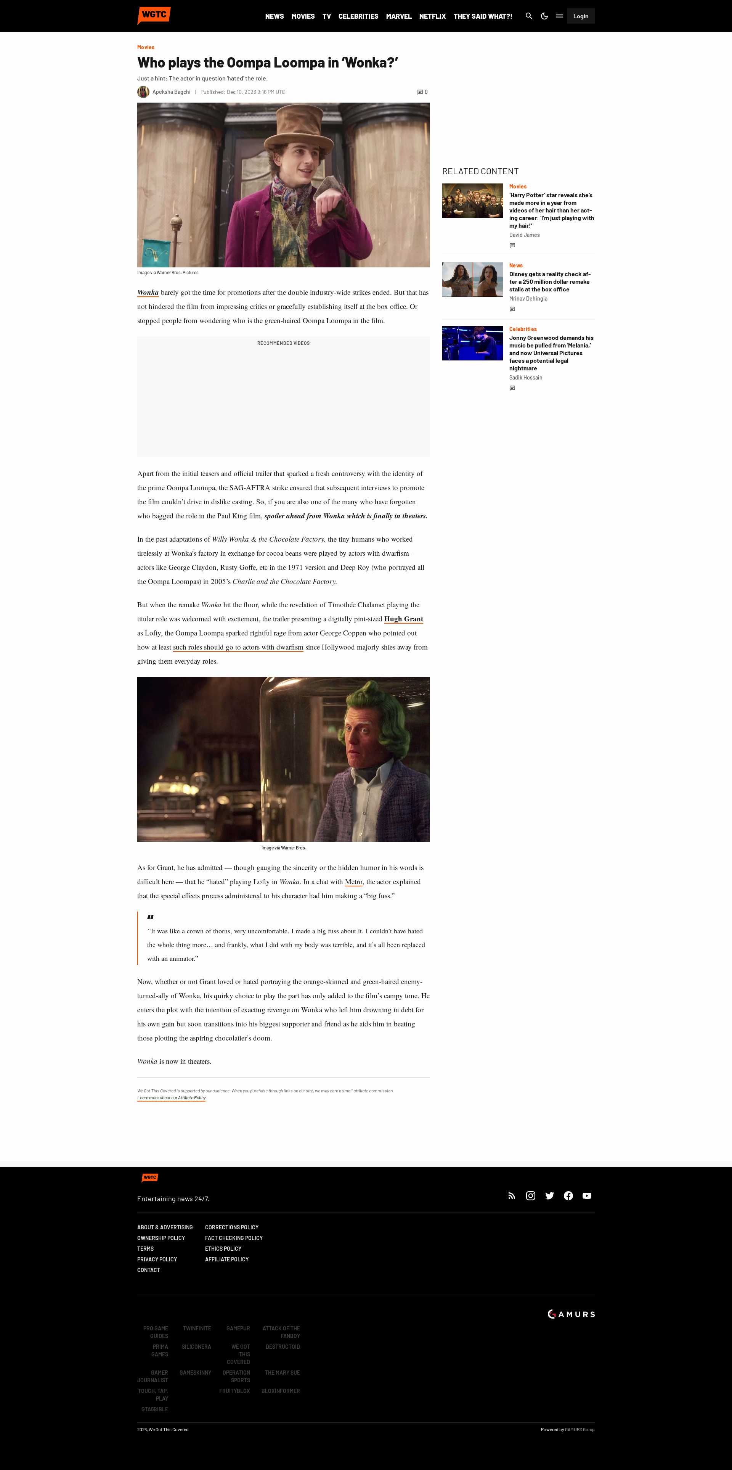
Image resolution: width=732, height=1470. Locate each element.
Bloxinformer (281, 1391)
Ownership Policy (161, 1238)
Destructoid (283, 1346)
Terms (145, 1248)
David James (524, 235)
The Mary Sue (282, 1372)
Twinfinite (197, 1328)
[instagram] (530, 1195)
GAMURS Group (580, 1429)
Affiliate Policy (227, 1259)
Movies (303, 16)
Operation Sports (236, 1376)
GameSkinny (195, 1372)
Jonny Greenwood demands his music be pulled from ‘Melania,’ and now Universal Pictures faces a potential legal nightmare (551, 353)
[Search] (529, 16)
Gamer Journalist (152, 1376)
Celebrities (359, 16)
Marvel (399, 16)
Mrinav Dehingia (528, 298)
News (274, 16)
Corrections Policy (231, 1227)
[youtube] (587, 1195)
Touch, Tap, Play (153, 1395)
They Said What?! (483, 16)
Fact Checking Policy (234, 1238)
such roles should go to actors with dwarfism (238, 646)
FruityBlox (234, 1391)
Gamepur (238, 1328)
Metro (354, 881)
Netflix (432, 16)
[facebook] (568, 1195)
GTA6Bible (154, 1409)
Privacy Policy (157, 1259)
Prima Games (159, 1350)
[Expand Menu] (559, 16)
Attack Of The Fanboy (281, 1332)
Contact (148, 1270)
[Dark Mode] (544, 16)
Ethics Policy (223, 1248)
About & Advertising (165, 1227)
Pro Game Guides (155, 1332)
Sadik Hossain (526, 377)
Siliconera (196, 1346)
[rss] (512, 1195)
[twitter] (549, 1195)
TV (327, 16)
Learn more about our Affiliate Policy (171, 1097)
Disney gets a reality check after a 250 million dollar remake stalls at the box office (550, 281)
